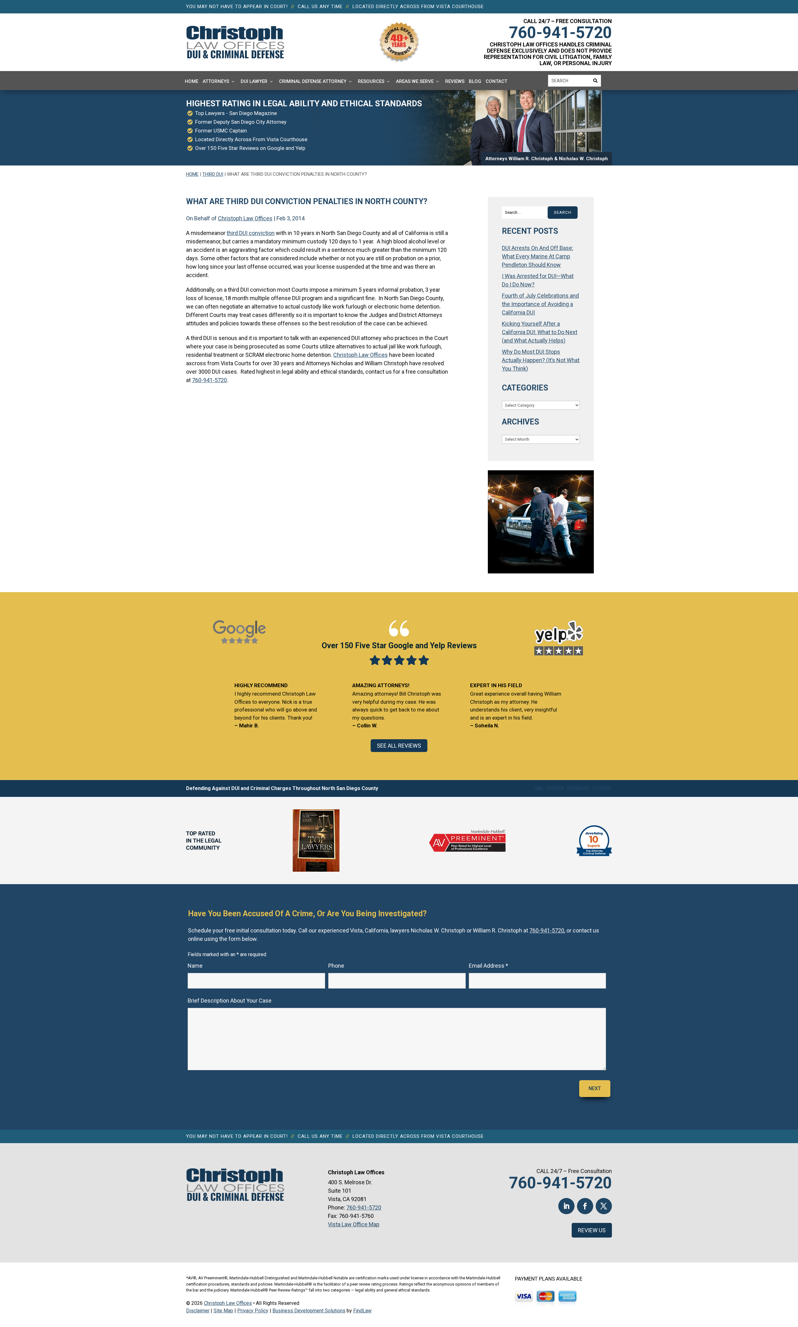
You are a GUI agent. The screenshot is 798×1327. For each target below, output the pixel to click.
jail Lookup (549, 788)
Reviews (454, 81)
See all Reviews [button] (399, 745)
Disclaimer (197, 1311)
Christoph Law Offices (245, 218)
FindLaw (362, 1311)
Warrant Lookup (589, 788)
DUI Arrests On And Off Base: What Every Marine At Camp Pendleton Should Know (537, 256)
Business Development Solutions (308, 1311)
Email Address (488, 965)
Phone (336, 965)
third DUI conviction (251, 233)
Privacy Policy (252, 1311)
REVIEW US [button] (592, 1230)
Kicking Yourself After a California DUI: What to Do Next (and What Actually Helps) (539, 332)
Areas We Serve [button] (415, 81)
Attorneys (216, 81)
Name (195, 965)
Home (191, 81)
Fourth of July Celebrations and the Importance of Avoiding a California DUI (540, 304)
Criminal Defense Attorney (312, 81)
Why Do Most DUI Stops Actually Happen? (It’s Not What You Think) (540, 360)
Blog (475, 81)
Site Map (223, 1311)
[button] (792, 1282)
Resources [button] (371, 81)
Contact (496, 81)
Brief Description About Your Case (230, 1000)
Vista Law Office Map (353, 1224)
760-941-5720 (560, 32)
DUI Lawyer (254, 81)
